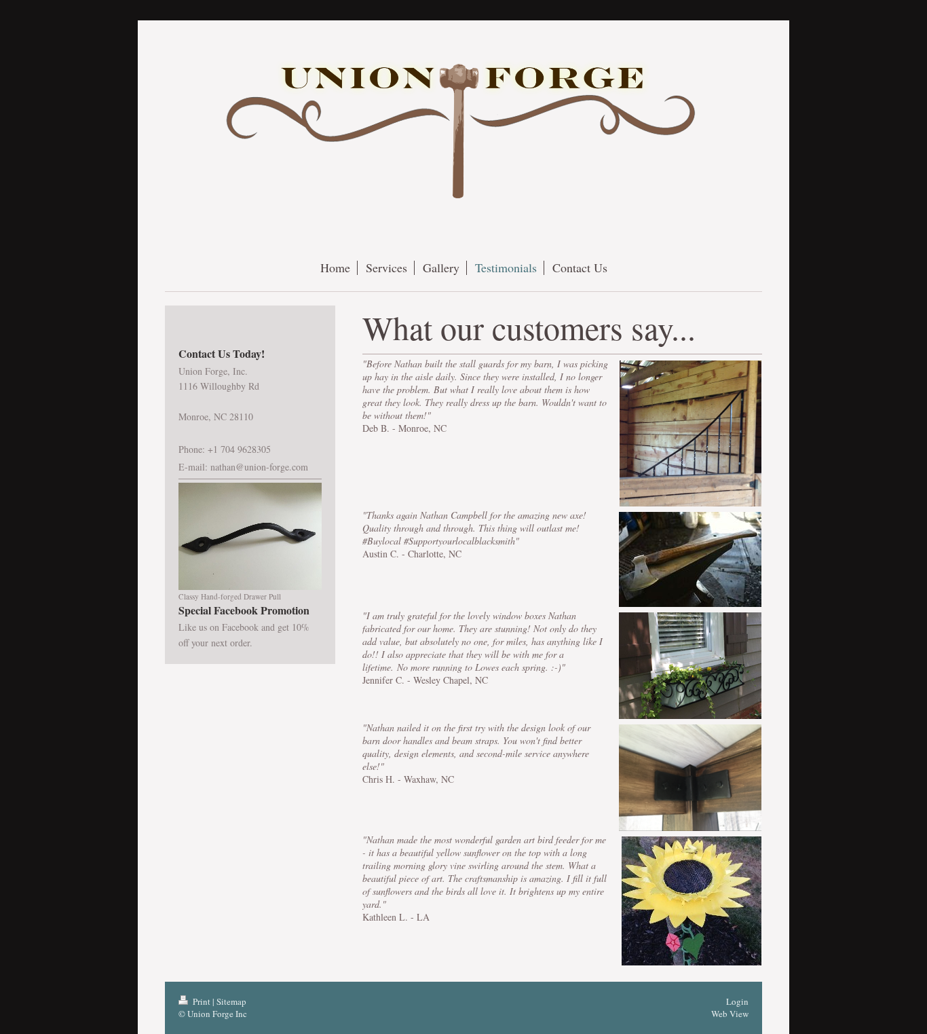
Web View (730, 1014)
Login (737, 1001)
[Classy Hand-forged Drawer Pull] (250, 536)
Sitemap (231, 1001)
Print (201, 1001)
